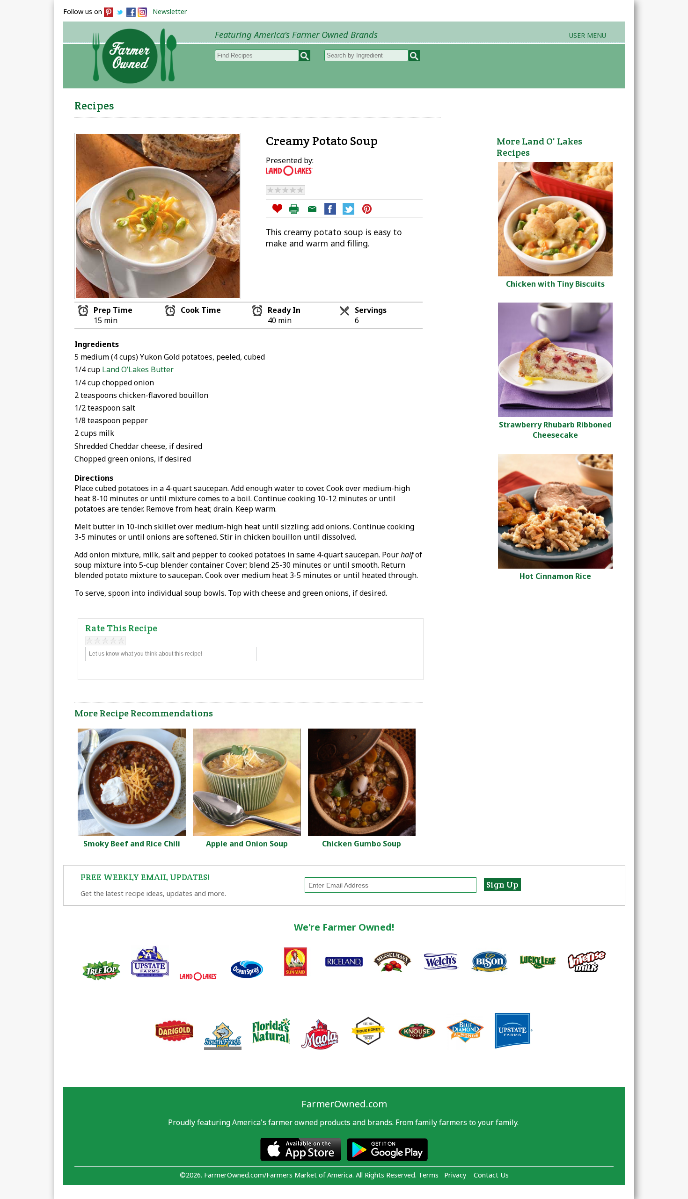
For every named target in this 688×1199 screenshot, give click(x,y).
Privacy (455, 1174)
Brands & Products (478, 103)
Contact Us (491, 1174)
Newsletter (170, 11)
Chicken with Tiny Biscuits (555, 284)
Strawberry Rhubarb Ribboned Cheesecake (555, 429)
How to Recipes (387, 103)
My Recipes (311, 103)
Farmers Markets (572, 103)
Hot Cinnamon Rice (555, 576)
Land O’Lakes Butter (137, 369)
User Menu (587, 35)
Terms (428, 1174)
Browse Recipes (235, 103)
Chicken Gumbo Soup (361, 843)
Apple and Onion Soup (247, 843)
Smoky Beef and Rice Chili (131, 843)
